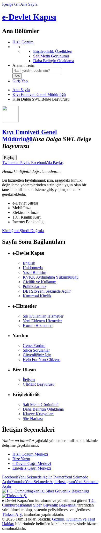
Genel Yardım (34, 345)
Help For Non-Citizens (41, 359)
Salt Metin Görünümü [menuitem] (51, 56)
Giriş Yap (20, 81)
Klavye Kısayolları (38, 414)
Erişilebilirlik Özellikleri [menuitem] (52, 51)
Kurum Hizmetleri (38, 325)
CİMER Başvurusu (38, 384)
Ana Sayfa (29, 4)
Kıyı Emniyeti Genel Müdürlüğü (39, 94)
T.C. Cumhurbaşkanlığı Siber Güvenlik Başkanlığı (49, 502)
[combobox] (36, 70)
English (29, 263)
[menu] (55, 53)
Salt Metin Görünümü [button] (41, 404)
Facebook (27, 477)
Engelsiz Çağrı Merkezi (31, 468)
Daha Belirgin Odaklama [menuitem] (53, 60)
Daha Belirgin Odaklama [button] (43, 409)
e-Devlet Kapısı (29, 17)
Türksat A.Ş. (12, 514)
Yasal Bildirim (34, 272)
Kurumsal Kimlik (37, 296)
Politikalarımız (34, 286)
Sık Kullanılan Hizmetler (43, 316)
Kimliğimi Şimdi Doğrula (23, 230)
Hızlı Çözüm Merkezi (30, 454)
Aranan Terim (23, 65)
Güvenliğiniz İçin (37, 355)
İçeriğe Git (10, 4)
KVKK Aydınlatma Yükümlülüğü (50, 277)
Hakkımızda (33, 268)
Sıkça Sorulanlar (36, 350)
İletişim (29, 379)
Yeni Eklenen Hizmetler (42, 321)
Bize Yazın (21, 459)
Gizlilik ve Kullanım (39, 282)
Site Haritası (33, 418)
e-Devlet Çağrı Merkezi (31, 463)
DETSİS (47, 291)
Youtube (35, 481)
